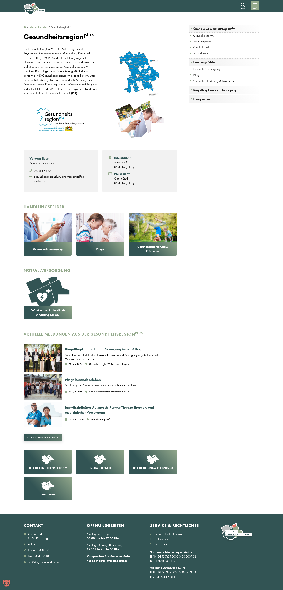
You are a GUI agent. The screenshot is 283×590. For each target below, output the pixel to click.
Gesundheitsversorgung (206, 69)
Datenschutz (161, 539)
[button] (6, 583)
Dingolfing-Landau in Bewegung (214, 90)
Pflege (196, 75)
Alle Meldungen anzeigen (42, 437)
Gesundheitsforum (203, 35)
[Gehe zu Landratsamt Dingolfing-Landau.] (25, 27)
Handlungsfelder (204, 62)
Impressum (161, 544)
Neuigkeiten (201, 99)
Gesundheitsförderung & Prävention (213, 81)
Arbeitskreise (200, 53)
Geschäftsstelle (201, 47)
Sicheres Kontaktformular (169, 534)
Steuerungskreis (202, 41)
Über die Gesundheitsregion (214, 29)
